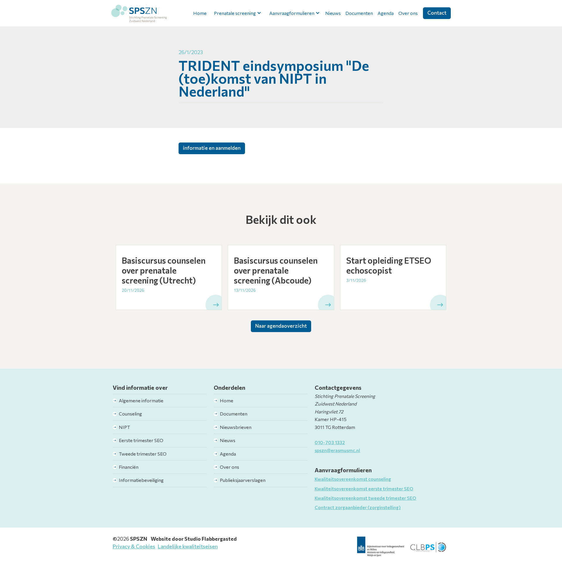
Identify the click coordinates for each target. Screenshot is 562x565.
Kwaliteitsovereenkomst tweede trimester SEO (365, 498)
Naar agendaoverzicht (281, 325)
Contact (436, 12)
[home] (139, 13)
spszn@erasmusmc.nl (337, 450)
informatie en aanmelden (212, 148)
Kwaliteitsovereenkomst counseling (353, 479)
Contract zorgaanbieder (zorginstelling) (358, 507)
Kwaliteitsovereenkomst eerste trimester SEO (364, 488)
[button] (236, 13)
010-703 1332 (330, 442)
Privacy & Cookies (134, 546)
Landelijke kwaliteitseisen (188, 546)
